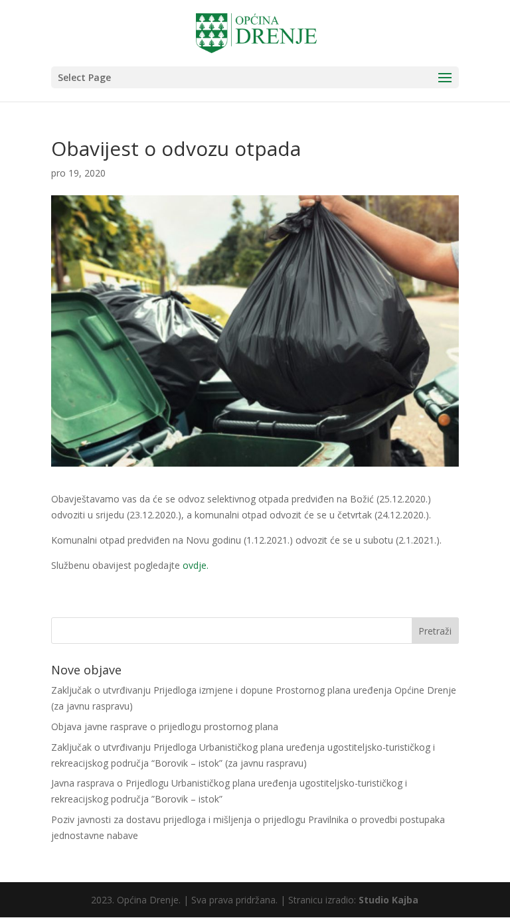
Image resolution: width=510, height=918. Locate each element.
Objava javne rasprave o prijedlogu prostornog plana (164, 726)
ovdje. (196, 565)
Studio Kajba (388, 899)
